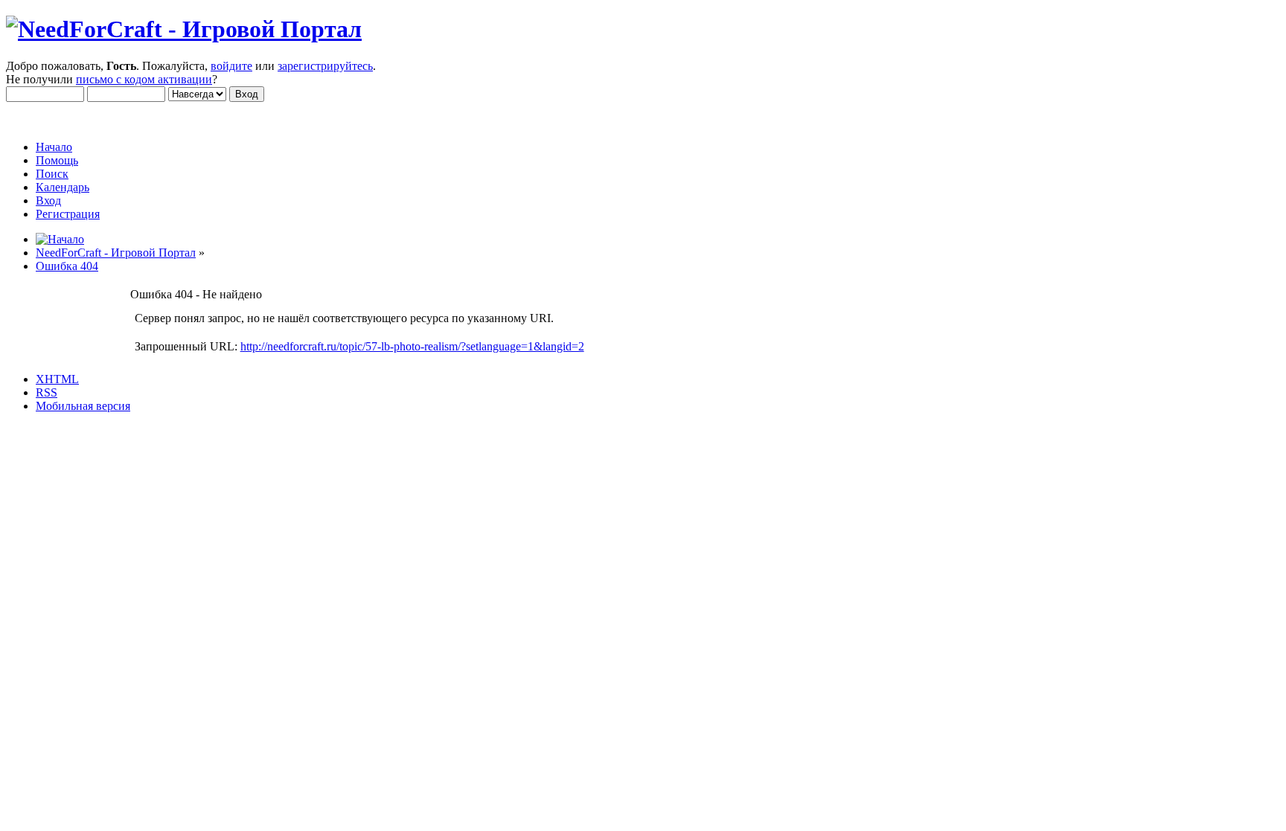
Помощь (57, 160)
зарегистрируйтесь (325, 66)
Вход (48, 200)
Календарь (62, 187)
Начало (54, 147)
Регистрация (68, 214)
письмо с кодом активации (144, 79)
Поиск (52, 173)
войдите (231, 66)
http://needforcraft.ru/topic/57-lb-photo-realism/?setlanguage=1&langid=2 (412, 346)
